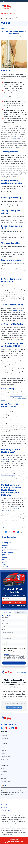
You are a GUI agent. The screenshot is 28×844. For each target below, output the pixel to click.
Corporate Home (5, 781)
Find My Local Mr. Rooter (14, 602)
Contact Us (4, 753)
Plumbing (5, 557)
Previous (5, 528)
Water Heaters (4, 28)
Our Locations (5, 775)
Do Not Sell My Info (5, 810)
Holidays (4, 550)
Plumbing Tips (6, 559)
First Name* (5, 617)
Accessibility (4, 807)
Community (5, 544)
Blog (2, 768)
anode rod (4, 420)
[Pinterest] (14, 532)
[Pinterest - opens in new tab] (6, 728)
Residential (8, 612)
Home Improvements (8, 552)
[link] (22, 532)
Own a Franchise (5, 756)
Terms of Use (4, 802)
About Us (3, 750)
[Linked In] (18, 532)
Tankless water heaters (8, 475)
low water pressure (18, 310)
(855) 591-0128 (18, 606)
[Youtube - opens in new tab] (16, 728)
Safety (4, 562)
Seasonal (4, 564)
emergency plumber (16, 396)
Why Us (3, 747)
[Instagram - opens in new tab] (9, 728)
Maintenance (5, 554)
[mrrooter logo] (14, 718)
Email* (3, 629)
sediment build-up (6, 459)
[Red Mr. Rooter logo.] (7, 673)
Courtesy (5, 545)
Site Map (3, 778)
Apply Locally (5, 760)
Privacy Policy (4, 804)
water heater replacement (16, 138)
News (3, 556)
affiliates (18, 652)
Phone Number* (6, 636)
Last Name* (5, 623)
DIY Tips (4, 547)
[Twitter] (10, 532)
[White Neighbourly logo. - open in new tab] (5, 1)
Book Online (14, 663)
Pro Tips (4, 561)
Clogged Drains (6, 542)
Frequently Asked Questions (10, 549)
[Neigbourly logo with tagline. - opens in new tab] (21, 673)
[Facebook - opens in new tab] (2, 728)
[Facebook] (6, 532)
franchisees (6, 654)
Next (23, 528)
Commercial (21, 612)
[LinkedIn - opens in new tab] (12, 728)
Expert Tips (4, 771)
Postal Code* (5, 642)
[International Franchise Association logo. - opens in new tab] (3, 785)
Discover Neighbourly (13, 707)
